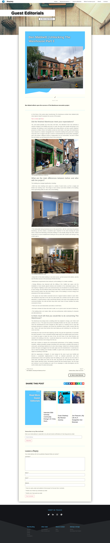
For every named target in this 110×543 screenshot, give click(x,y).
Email (27, 477)
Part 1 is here (34, 118)
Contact (105, 1)
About (99, 1)
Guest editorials (77, 1)
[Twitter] (48, 514)
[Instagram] (57, 514)
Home (55, 1)
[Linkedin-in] (53, 514)
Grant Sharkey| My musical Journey (63, 418)
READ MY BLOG (64, 1)
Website (27, 483)
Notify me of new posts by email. (34, 493)
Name (27, 472)
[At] (61, 514)
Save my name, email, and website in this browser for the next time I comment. (45, 488)
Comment (28, 456)
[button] (65, 383)
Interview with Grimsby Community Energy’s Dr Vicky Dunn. (50, 417)
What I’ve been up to (89, 1)
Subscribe (28, 440)
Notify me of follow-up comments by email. (36, 490)
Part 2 (42, 118)
